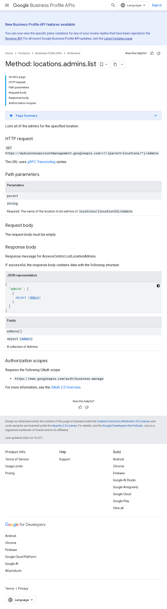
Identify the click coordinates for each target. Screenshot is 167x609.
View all (118, 508)
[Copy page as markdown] (115, 64)
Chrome (118, 466)
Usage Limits (14, 466)
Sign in (157, 5)
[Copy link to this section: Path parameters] (43, 174)
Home (9, 53)
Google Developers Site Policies (122, 425)
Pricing (10, 473)
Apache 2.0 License (64, 425)
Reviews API (13, 38)
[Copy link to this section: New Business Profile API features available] (82, 24)
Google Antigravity (125, 487)
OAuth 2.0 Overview (65, 387)
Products (24, 53)
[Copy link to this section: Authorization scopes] (52, 361)
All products (13, 570)
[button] (83, 115)
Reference (73, 53)
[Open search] (113, 5)
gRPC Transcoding (41, 162)
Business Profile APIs (52, 5)
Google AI (11, 563)
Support (64, 459)
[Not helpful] (158, 53)
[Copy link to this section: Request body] (37, 225)
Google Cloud (122, 494)
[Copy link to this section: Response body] (40, 247)
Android (118, 459)
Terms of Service (17, 459)
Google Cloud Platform (20, 557)
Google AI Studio (124, 480)
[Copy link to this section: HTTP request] (37, 139)
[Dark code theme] (158, 285)
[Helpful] (152, 53)
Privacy (23, 588)
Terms (9, 588)
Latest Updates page (118, 38)
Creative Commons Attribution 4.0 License (123, 421)
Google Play (121, 501)
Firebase (119, 473)
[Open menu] (7, 5)
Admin (34, 297)
